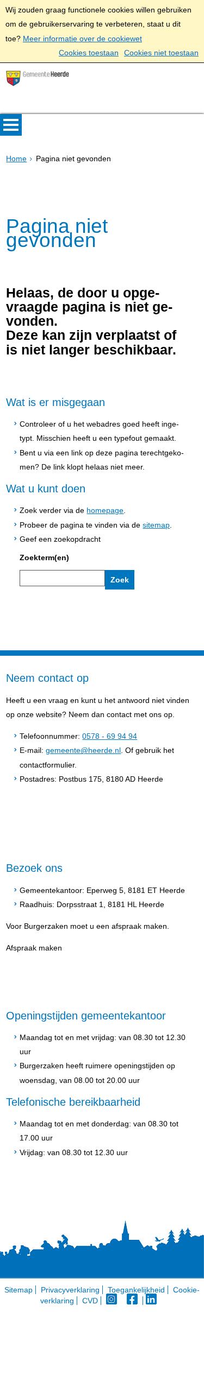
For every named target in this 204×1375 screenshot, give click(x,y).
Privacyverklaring (70, 1289)
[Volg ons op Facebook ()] (135, 1300)
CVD (90, 1300)
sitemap (156, 525)
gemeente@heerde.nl (83, 750)
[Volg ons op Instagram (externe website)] (112, 1300)
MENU (11, 125)
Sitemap (18, 1289)
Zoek (119, 579)
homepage (104, 510)
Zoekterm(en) (44, 557)
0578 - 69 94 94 (109, 736)
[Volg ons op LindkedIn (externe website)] (152, 1300)
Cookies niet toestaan (161, 52)
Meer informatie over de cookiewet (82, 38)
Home (16, 158)
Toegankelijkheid (136, 1289)
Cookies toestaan (89, 52)
